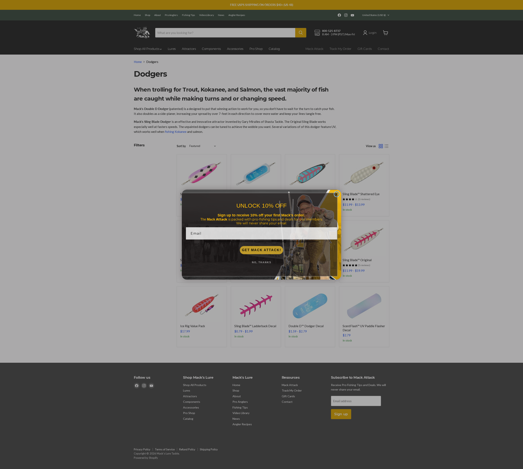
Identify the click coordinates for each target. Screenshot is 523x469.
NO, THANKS (261, 262)
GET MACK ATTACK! (261, 250)
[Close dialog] (336, 194)
